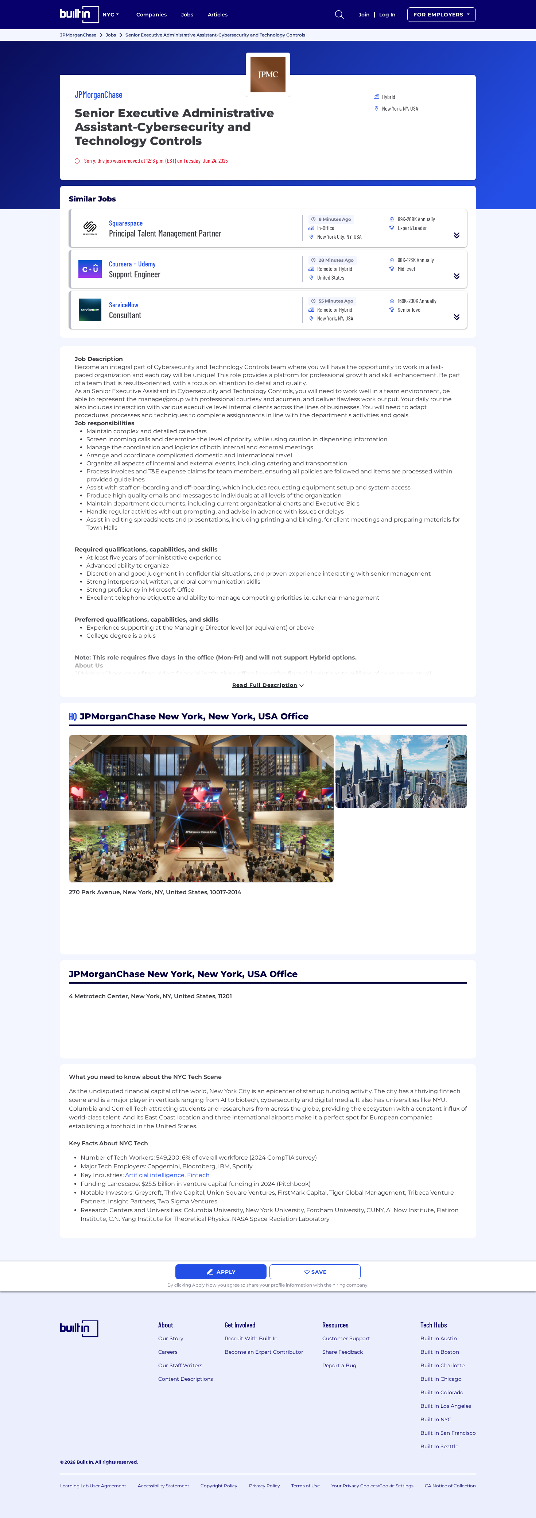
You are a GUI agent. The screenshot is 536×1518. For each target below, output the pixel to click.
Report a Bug (339, 1365)
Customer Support (346, 1338)
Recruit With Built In (251, 1338)
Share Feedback (342, 1352)
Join (364, 14)
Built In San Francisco (448, 1433)
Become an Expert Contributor (264, 1352)
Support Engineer (134, 274)
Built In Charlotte (442, 1365)
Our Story (170, 1338)
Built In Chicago (441, 1379)
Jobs (187, 14)
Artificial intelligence (155, 1175)
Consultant (125, 315)
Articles (218, 14)
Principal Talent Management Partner (165, 233)
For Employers (439, 14)
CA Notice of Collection (450, 1485)
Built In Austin (438, 1338)
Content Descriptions (185, 1379)
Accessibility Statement (163, 1485)
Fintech (198, 1175)
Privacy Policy (264, 1485)
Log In (387, 14)
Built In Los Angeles (445, 1406)
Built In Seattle (439, 1446)
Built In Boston (439, 1352)
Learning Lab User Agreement (93, 1485)
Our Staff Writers (180, 1365)
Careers (168, 1352)
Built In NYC (435, 1419)
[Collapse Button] (457, 235)
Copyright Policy (219, 1485)
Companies (151, 14)
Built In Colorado (441, 1392)
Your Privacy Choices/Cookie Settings (372, 1485)
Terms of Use (305, 1485)
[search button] (339, 14)
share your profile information (279, 1285)
